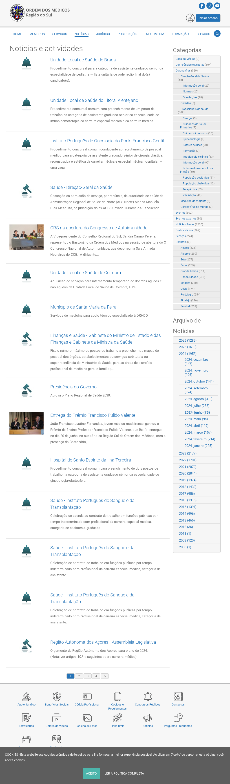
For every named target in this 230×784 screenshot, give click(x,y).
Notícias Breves (189, 224)
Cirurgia (190, 118)
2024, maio (196, 419)
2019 (188, 480)
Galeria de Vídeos (57, 726)
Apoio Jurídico (26, 704)
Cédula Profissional (87, 704)
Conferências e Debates (193, 64)
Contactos (178, 704)
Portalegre (190, 294)
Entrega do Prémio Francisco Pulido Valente (92, 415)
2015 (188, 507)
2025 (188, 347)
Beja (187, 259)
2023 (188, 453)
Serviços (184, 236)
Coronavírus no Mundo (196, 206)
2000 (185, 547)
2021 (188, 467)
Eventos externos (189, 218)
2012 (186, 527)
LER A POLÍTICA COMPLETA (124, 773)
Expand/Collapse (212, 70)
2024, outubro (199, 381)
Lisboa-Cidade (193, 277)
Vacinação (192, 195)
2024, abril (196, 426)
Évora (188, 265)
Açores (188, 247)
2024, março (198, 432)
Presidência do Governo (73, 387)
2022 (188, 460)
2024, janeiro (198, 446)
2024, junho (197, 412)
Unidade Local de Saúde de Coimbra (85, 272)
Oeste (188, 288)
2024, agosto (198, 399)
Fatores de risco (195, 145)
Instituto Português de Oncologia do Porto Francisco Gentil (107, 140)
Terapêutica (193, 189)
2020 (188, 473)
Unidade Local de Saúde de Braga (83, 60)
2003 (187, 540)
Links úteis (117, 726)
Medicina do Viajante (195, 201)
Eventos (184, 212)
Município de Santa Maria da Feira (83, 307)
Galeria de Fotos (87, 726)
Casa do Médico (187, 58)
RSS (217, 59)
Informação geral (196, 85)
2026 (188, 340)
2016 (188, 500)
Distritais (183, 242)
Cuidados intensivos (198, 133)
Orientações (193, 97)
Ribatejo (189, 300)
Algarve (189, 253)
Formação (191, 150)
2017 (187, 494)
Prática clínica (188, 230)
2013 (187, 520)
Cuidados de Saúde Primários (193, 126)
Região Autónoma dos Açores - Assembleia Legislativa (103, 642)
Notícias (147, 726)
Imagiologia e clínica (198, 156)
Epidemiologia (193, 139)
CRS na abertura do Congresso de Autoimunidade (98, 228)
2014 (187, 514)
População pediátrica (199, 177)
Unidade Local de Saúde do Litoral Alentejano (94, 100)
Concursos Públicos (147, 704)
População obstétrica (199, 183)
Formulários (26, 726)
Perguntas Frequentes (178, 726)
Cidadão (188, 103)
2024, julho (197, 406)
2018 (188, 487)
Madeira (189, 282)
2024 (188, 354)
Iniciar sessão (208, 18)
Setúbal (189, 306)
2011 (185, 534)
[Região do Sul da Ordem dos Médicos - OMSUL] (39, 11)
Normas (190, 91)
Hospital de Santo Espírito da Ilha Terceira (90, 460)
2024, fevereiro (200, 439)
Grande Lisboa (193, 271)
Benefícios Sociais (57, 704)
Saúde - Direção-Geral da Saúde (81, 187)
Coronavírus (187, 70)
